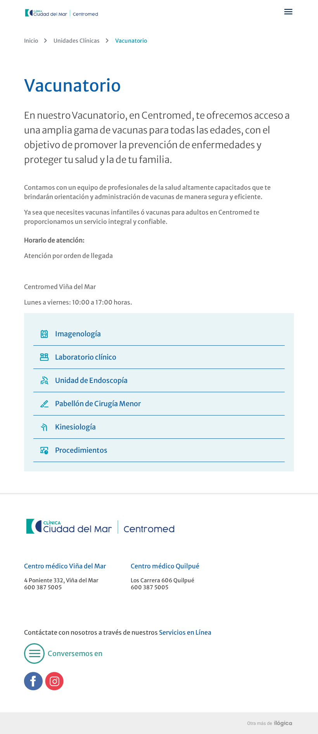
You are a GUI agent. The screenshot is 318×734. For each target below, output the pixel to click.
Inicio (31, 40)
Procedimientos (73, 450)
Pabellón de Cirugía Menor (90, 403)
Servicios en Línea (185, 632)
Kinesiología (68, 427)
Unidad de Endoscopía (84, 380)
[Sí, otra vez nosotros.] (270, 723)
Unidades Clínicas (77, 40)
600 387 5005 (43, 587)
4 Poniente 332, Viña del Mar (61, 580)
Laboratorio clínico (78, 357)
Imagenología (70, 334)
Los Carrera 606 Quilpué (162, 580)
